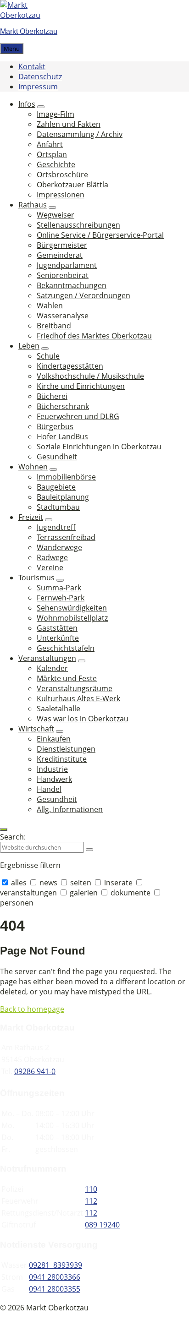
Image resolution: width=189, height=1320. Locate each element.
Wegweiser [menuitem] (55, 215)
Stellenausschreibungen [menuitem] (78, 225)
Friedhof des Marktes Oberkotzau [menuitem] (94, 336)
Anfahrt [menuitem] (50, 144)
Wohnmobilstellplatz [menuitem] (72, 618)
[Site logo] (27, 15)
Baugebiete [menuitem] (56, 487)
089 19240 (102, 1225)
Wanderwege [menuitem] (59, 547)
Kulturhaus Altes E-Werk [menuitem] (78, 698)
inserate (118, 883)
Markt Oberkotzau (28, 31)
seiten (80, 883)
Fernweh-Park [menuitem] (60, 598)
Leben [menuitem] (28, 346)
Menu (12, 48)
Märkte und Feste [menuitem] (67, 678)
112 (91, 1201)
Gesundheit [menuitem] (57, 457)
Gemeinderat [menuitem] (60, 255)
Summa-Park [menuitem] (59, 588)
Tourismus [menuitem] (36, 578)
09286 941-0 (35, 1071)
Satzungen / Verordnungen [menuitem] (83, 295)
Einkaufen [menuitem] (54, 739)
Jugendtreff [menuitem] (56, 527)
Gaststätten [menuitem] (57, 628)
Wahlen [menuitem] (50, 305)
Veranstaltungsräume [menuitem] (74, 688)
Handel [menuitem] (49, 789)
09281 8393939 (55, 1265)
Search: (13, 837)
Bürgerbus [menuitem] (55, 426)
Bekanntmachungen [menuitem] (71, 285)
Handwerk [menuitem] (54, 779)
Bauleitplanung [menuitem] (63, 497)
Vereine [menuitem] (50, 567)
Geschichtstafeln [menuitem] (65, 648)
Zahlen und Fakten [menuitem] (68, 124)
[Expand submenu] (40, 106)
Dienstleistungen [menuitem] (66, 749)
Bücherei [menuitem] (52, 396)
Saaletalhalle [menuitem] (58, 709)
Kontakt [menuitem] (31, 66)
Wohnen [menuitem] (33, 467)
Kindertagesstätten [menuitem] (70, 366)
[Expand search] (3, 829)
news (48, 883)
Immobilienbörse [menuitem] (66, 477)
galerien (84, 893)
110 (91, 1189)
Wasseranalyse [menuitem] (63, 316)
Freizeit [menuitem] (30, 517)
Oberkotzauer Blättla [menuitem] (72, 185)
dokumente (130, 893)
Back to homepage (32, 1009)
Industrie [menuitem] (52, 769)
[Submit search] (89, 849)
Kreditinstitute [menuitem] (62, 759)
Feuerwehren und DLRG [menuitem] (78, 416)
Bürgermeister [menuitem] (62, 245)
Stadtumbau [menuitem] (58, 507)
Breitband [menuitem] (54, 326)
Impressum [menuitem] (38, 87)
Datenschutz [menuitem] (40, 76)
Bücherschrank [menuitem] (63, 406)
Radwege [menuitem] (52, 557)
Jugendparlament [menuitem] (67, 265)
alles (18, 883)
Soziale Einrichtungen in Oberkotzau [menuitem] (99, 447)
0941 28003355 (54, 1289)
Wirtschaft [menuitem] (36, 729)
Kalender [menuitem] (52, 668)
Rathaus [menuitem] (32, 205)
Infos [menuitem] (26, 104)
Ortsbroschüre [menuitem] (62, 174)
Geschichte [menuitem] (56, 164)
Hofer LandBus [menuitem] (62, 436)
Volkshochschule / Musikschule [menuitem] (90, 376)
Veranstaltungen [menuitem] (47, 658)
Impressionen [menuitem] (60, 195)
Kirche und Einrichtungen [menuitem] (81, 386)
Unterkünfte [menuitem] (58, 638)
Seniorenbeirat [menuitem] (63, 275)
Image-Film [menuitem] (55, 114)
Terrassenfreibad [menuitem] (66, 537)
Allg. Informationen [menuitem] (70, 809)
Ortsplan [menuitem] (52, 154)
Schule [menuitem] (48, 356)
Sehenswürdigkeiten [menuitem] (72, 608)
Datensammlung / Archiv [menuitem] (79, 134)
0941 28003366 (54, 1277)
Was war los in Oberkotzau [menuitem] (82, 719)
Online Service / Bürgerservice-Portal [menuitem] (100, 235)
